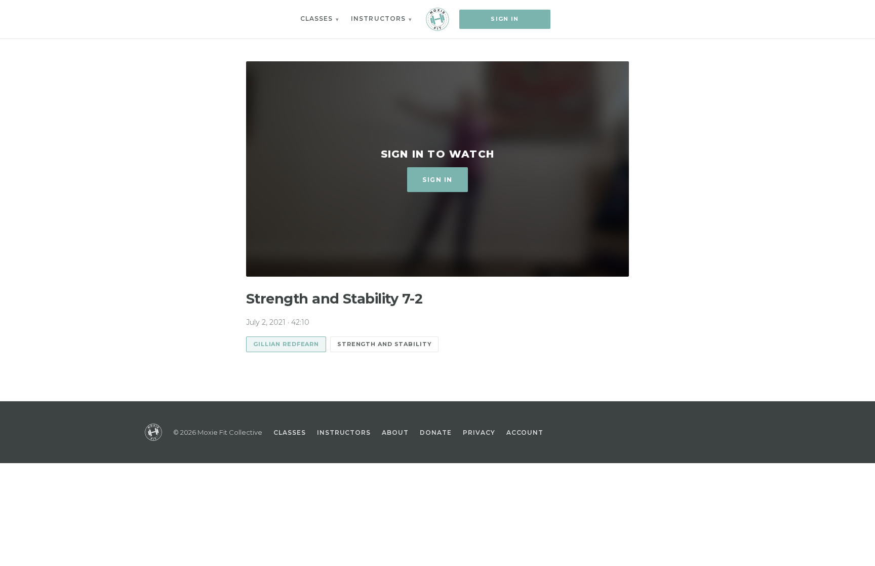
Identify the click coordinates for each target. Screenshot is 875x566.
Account (525, 432)
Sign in (505, 18)
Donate (436, 432)
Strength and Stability (384, 344)
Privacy (479, 432)
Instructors (378, 18)
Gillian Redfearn (286, 344)
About (395, 432)
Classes (316, 18)
